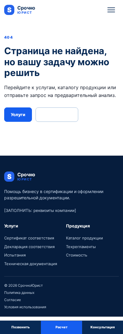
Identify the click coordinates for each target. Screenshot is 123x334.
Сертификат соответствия (29, 238)
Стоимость (76, 255)
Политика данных (19, 292)
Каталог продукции (84, 238)
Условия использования (25, 307)
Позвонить (20, 327)
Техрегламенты (81, 246)
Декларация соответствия (29, 246)
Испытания (15, 255)
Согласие (12, 299)
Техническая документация (30, 263)
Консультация (57, 114)
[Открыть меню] (111, 10)
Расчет (61, 327)
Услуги (18, 114)
